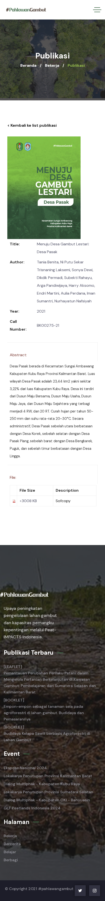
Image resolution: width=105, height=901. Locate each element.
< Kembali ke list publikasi (32, 125)
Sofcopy (63, 500)
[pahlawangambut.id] (26, 9)
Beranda (28, 65)
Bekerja (52, 65)
